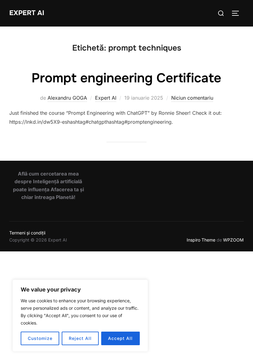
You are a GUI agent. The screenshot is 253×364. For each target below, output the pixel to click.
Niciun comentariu (192, 98)
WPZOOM (233, 239)
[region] (80, 315)
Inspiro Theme (201, 239)
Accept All (120, 338)
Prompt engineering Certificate (126, 78)
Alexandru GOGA (67, 98)
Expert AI (26, 13)
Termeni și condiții (27, 232)
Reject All (80, 338)
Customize (40, 338)
